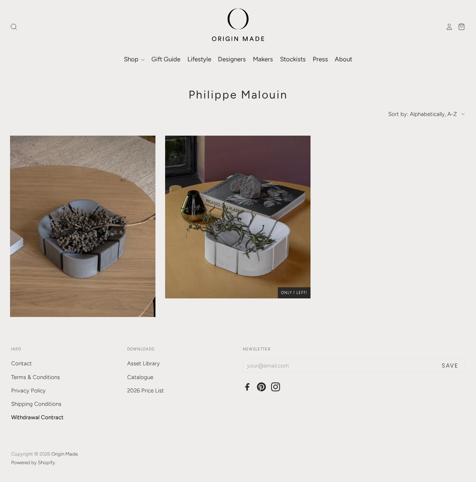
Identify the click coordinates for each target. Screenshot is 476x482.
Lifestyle (199, 59)
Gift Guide (165, 59)
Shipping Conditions (36, 404)
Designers (232, 59)
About (343, 59)
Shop (132, 59)
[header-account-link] (447, 26)
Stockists (293, 59)
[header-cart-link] (459, 26)
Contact (21, 363)
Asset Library (143, 363)
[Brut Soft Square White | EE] (238, 217)
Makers (263, 59)
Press (320, 59)
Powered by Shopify (33, 462)
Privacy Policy (28, 390)
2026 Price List (145, 390)
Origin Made (64, 454)
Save (450, 365)
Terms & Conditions (35, 377)
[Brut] (82, 226)
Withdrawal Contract (37, 417)
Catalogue (140, 377)
